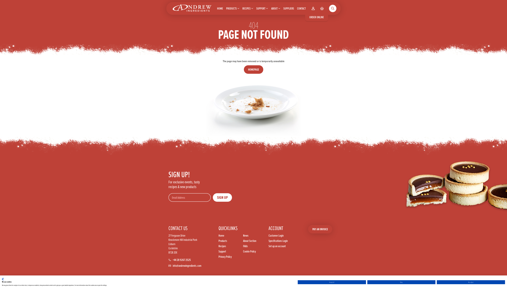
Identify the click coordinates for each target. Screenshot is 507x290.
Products (223, 241)
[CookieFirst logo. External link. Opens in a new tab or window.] (3, 279)
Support (222, 251)
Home (221, 235)
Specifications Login (278, 241)
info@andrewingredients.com (187, 266)
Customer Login (276, 235)
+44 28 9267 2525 (182, 260)
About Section (249, 241)
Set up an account (277, 246)
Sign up (222, 197)
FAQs (245, 246)
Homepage (253, 69)
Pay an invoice (320, 229)
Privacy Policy (225, 257)
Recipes (222, 246)
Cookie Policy (249, 251)
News (245, 235)
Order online (316, 17)
